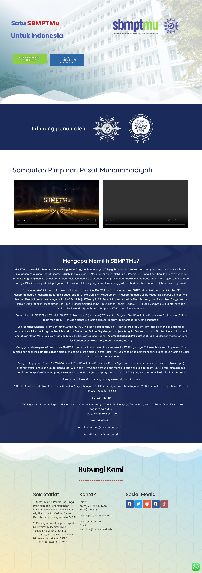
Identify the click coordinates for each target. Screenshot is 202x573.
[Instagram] (147, 504)
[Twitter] (138, 504)
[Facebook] (130, 504)
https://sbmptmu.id (106, 434)
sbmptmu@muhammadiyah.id (105, 427)
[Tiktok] (164, 504)
